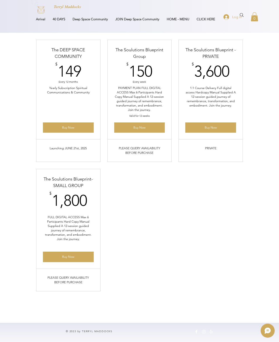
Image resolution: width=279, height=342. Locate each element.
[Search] (241, 15)
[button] (254, 16)
